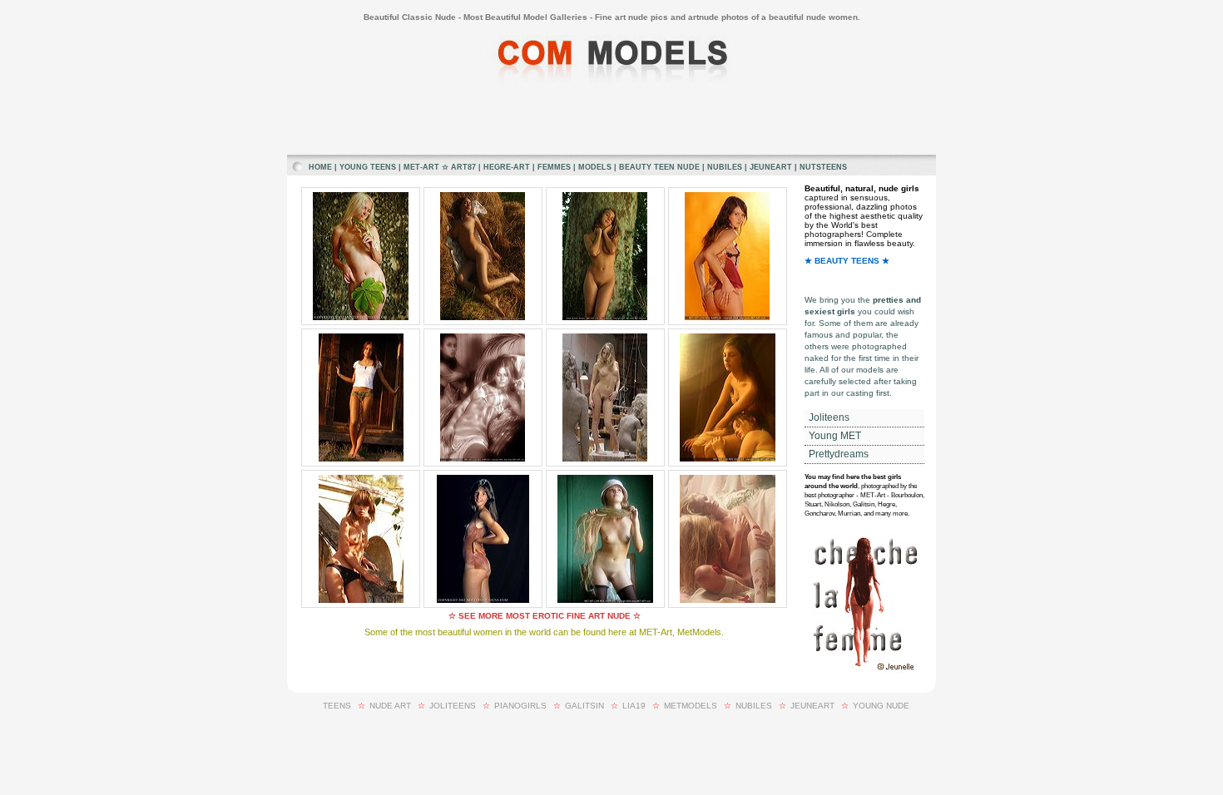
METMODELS (690, 705)
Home (320, 167)
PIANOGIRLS (520, 705)
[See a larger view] (360, 318)
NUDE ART (390, 705)
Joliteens (827, 417)
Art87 (463, 167)
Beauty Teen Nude (659, 167)
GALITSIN (584, 705)
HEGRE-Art (506, 167)
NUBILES (753, 705)
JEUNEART (812, 705)
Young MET (833, 436)
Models (595, 167)
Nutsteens (823, 167)
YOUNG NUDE (881, 705)
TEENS (337, 705)
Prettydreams (837, 454)
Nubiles (724, 167)
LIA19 (634, 705)
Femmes (554, 167)
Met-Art (421, 167)
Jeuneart (771, 167)
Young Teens (367, 167)
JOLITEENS (452, 705)
